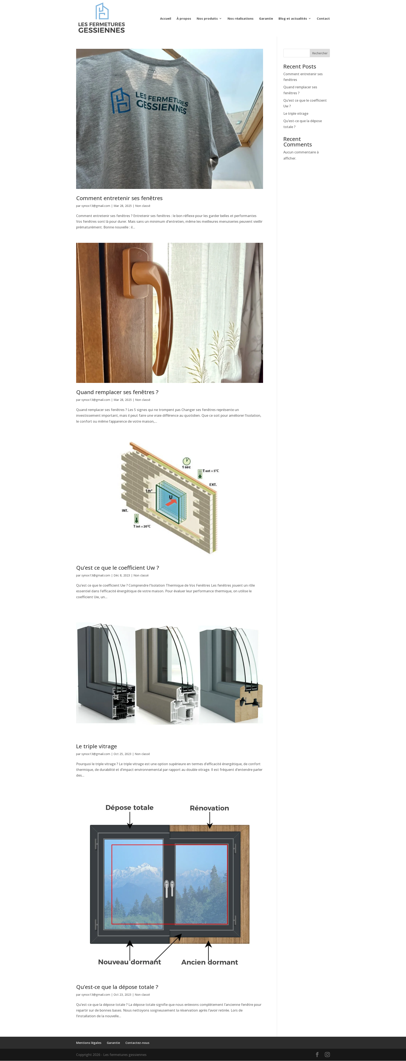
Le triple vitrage (96, 746)
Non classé (142, 206)
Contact (323, 18)
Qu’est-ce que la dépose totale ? (117, 987)
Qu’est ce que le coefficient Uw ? (117, 567)
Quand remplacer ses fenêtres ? (117, 392)
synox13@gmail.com (95, 206)
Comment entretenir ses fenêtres (119, 198)
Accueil (165, 18)
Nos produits (207, 18)
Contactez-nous (137, 1043)
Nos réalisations (241, 18)
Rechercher (320, 53)
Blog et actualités (292, 18)
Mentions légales (88, 1043)
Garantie (266, 18)
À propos (184, 18)
